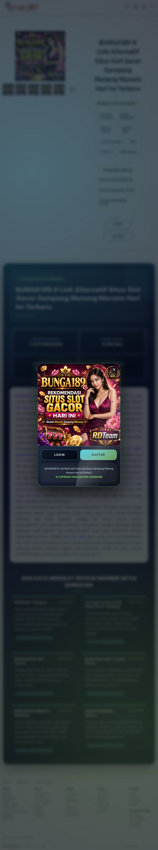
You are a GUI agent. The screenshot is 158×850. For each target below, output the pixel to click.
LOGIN (59, 455)
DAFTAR (98, 455)
